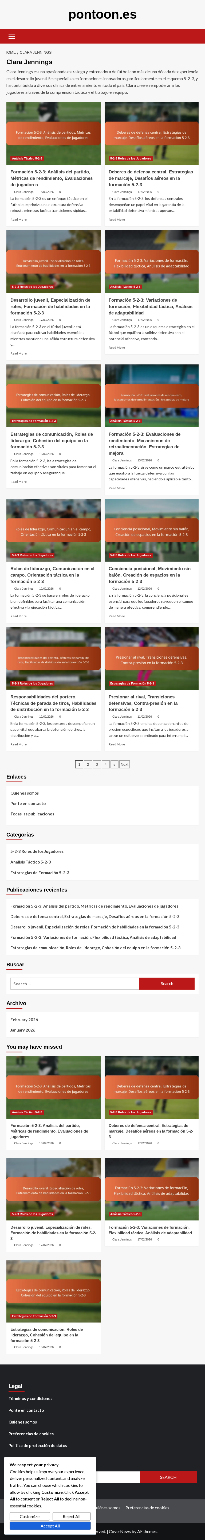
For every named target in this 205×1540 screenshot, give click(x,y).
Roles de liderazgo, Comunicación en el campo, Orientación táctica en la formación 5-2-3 (52, 575)
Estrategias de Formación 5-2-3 (34, 420)
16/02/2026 (46, 454)
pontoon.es (102, 14)
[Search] (192, 35)
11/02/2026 (144, 716)
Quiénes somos (24, 793)
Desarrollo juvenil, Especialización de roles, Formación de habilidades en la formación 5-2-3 (50, 307)
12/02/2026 (46, 588)
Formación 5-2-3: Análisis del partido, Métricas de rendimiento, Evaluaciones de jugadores (51, 178)
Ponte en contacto (28, 803)
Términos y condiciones (30, 1398)
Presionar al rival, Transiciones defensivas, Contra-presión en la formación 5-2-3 (143, 703)
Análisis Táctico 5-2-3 (27, 158)
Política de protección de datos (38, 1445)
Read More (18, 219)
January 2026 (22, 1030)
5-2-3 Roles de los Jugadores (130, 158)
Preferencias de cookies (31, 1433)
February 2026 (24, 1019)
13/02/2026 (144, 460)
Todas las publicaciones (32, 813)
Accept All (50, 1525)
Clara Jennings (24, 191)
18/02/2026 (46, 191)
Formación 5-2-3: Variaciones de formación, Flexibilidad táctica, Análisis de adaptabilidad (150, 307)
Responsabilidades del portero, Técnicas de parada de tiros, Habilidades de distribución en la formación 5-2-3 (53, 703)
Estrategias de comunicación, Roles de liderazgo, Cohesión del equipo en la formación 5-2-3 (51, 441)
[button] (11, 35)
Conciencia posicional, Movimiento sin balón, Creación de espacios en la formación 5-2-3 (150, 575)
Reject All (71, 1516)
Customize (30, 1516)
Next (124, 764)
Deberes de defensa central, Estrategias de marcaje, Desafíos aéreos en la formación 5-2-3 (151, 178)
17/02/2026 (144, 191)
